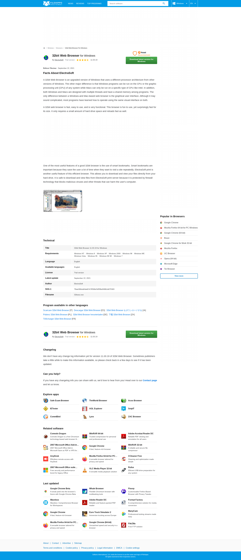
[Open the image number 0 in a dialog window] (62, 201)
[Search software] (163, 3)
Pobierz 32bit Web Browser (55, 315)
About (45, 543)
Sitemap (78, 543)
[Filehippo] (52, 3)
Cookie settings (133, 548)
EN (191, 3)
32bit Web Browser (73, 55)
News (70, 4)
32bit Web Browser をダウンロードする (124, 310)
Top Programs (94, 4)
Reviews (80, 4)
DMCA (119, 548)
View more (179, 276)
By (57, 60)
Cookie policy (72, 548)
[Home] (44, 48)
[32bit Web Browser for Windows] (46, 58)
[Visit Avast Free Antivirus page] (141, 53)
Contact (55, 543)
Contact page (150, 380)
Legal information (105, 548)
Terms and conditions (52, 548)
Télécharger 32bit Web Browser (57, 319)
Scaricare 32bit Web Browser (56, 310)
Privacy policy (87, 548)
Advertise (66, 543)
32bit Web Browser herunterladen (88, 315)
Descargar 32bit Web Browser (87, 310)
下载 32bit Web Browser (119, 315)
